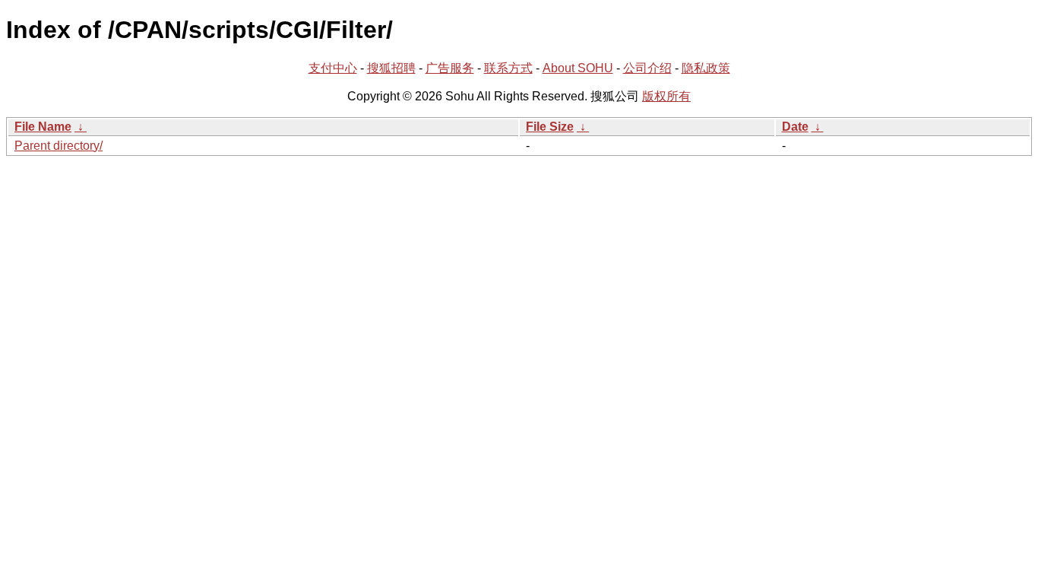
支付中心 (333, 68)
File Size (550, 126)
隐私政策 (706, 68)
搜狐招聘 (391, 68)
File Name (42, 126)
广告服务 (450, 68)
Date (795, 126)
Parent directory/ (58, 145)
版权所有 (666, 96)
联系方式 (508, 68)
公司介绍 (647, 68)
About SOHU (578, 68)
